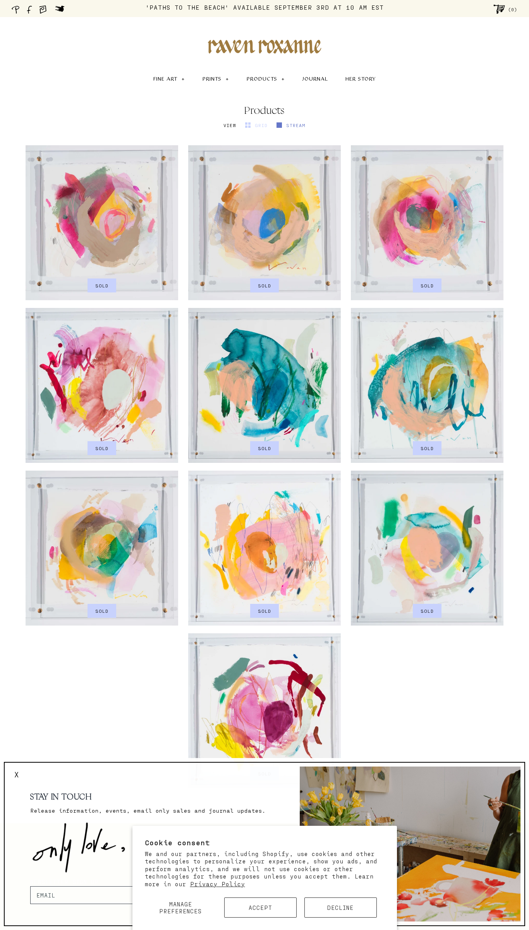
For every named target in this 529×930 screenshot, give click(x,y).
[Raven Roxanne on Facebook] (31, 11)
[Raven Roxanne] (264, 33)
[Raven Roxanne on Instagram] (45, 11)
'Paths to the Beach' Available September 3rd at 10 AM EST (265, 7)
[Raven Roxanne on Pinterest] (17, 11)
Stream (296, 125)
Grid (263, 125)
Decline (340, 907)
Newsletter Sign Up (64, 881)
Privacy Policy (217, 883)
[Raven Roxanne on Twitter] (62, 11)
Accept (260, 907)
